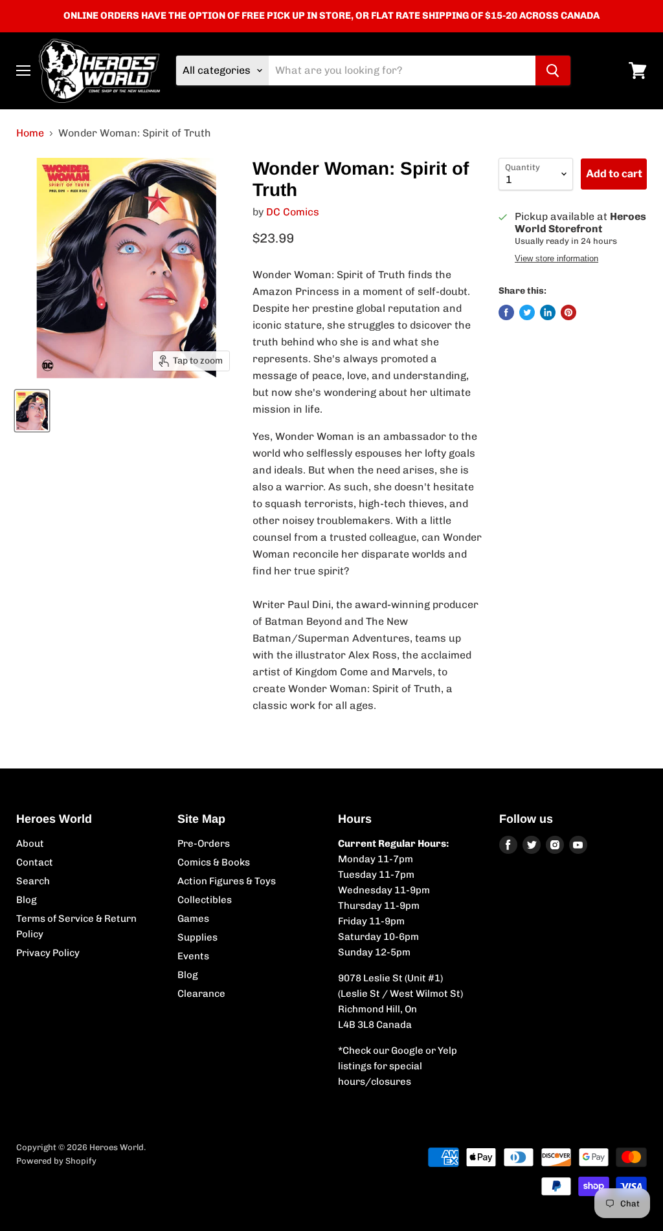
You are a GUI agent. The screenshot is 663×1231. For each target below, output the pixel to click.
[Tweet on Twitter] (527, 312)
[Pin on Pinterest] (568, 312)
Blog (26, 900)
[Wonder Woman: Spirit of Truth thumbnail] (32, 410)
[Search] (552, 70)
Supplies (197, 937)
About (30, 843)
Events (193, 956)
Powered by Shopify (56, 1161)
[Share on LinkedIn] (548, 312)
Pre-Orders (203, 843)
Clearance (201, 993)
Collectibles (204, 900)
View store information (556, 258)
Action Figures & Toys (226, 881)
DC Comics (292, 212)
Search (33, 881)
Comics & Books (213, 862)
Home (30, 133)
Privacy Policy (48, 953)
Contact (34, 862)
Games (193, 918)
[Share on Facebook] (506, 312)
